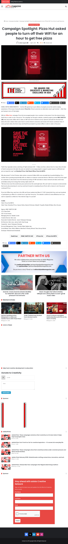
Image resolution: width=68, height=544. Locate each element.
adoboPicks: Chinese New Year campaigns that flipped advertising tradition (35, 465)
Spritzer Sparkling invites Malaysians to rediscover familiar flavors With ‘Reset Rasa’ (11, 317)
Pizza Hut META (52, 236)
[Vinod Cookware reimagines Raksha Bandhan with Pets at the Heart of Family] (57, 308)
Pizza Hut (40, 236)
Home (6, 21)
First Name (18, 492)
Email (17, 505)
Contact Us (24, 541)
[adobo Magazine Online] (13, 6)
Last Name (18, 498)
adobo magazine (23, 42)
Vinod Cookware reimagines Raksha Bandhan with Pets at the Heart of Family (57, 317)
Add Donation (6, 392)
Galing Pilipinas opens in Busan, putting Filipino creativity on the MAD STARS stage (30, 1)
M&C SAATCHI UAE (27, 236)
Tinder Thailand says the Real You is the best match (33, 316)
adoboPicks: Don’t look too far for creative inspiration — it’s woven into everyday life (37, 442)
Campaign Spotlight (13, 21)
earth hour (15, 236)
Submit (18, 520)
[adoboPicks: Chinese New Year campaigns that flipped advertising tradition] (5, 467)
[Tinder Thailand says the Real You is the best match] (34, 308)
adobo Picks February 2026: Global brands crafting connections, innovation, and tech (38, 457)
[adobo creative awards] (34, 90)
